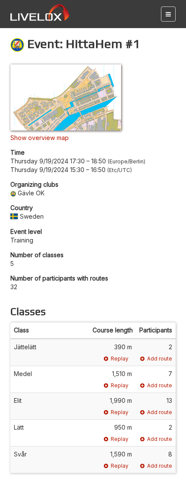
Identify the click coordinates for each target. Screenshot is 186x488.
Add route (159, 358)
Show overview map (39, 137)
